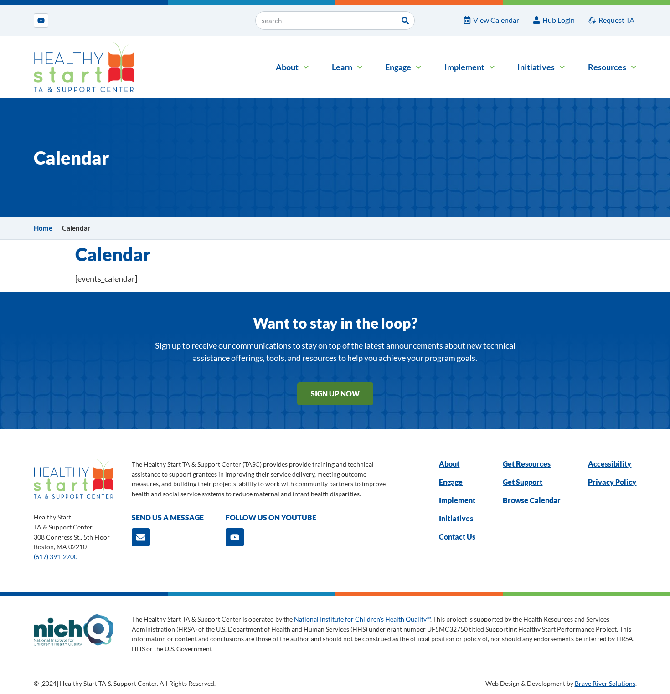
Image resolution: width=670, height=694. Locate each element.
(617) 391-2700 (55, 556)
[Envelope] (141, 537)
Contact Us (457, 536)
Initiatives (536, 67)
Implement (464, 67)
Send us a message (168, 517)
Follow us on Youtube (271, 517)
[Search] (405, 20)
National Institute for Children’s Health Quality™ (362, 619)
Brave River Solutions (605, 683)
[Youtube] (41, 20)
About (287, 67)
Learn (342, 67)
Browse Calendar (532, 500)
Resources (607, 67)
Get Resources (527, 463)
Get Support (522, 482)
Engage (398, 67)
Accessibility (609, 463)
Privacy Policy (612, 482)
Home (43, 228)
